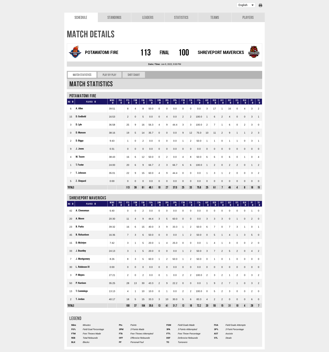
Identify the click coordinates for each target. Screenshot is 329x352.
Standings (114, 17)
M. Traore (80, 156)
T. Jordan (80, 299)
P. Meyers (80, 275)
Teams (214, 17)
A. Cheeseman (82, 210)
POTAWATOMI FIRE (101, 52)
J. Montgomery (83, 258)
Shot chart (134, 75)
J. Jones (80, 148)
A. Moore (80, 218)
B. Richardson (82, 234)
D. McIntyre (81, 242)
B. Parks (80, 226)
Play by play (109, 75)
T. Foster (80, 164)
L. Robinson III (83, 266)
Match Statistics (82, 75)
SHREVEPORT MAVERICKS (221, 52)
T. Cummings (82, 291)
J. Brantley (81, 250)
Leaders (147, 17)
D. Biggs (79, 140)
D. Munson (81, 132)
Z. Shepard (81, 181)
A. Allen (79, 108)
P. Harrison (81, 283)
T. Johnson (81, 172)
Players (248, 17)
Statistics (181, 17)
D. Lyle (79, 124)
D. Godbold (81, 116)
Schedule (81, 17)
